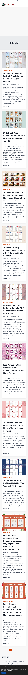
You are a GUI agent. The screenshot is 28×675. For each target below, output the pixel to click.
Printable (11, 70)
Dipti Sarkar (6, 84)
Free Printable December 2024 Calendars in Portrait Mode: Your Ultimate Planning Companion (12, 609)
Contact (6, 661)
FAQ (10, 661)
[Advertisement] (14, 22)
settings (10, 670)
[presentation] (14, 60)
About (18, 664)
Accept (4, 672)
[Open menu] (25, 4)
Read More (6, 106)
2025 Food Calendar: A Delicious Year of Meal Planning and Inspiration (14, 195)
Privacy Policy (11, 664)
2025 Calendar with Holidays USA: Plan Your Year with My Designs (13, 483)
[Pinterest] (8, 657)
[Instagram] (5, 657)
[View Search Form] (14, 1)
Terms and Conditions (18, 661)
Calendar (5, 70)
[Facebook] (3, 657)
